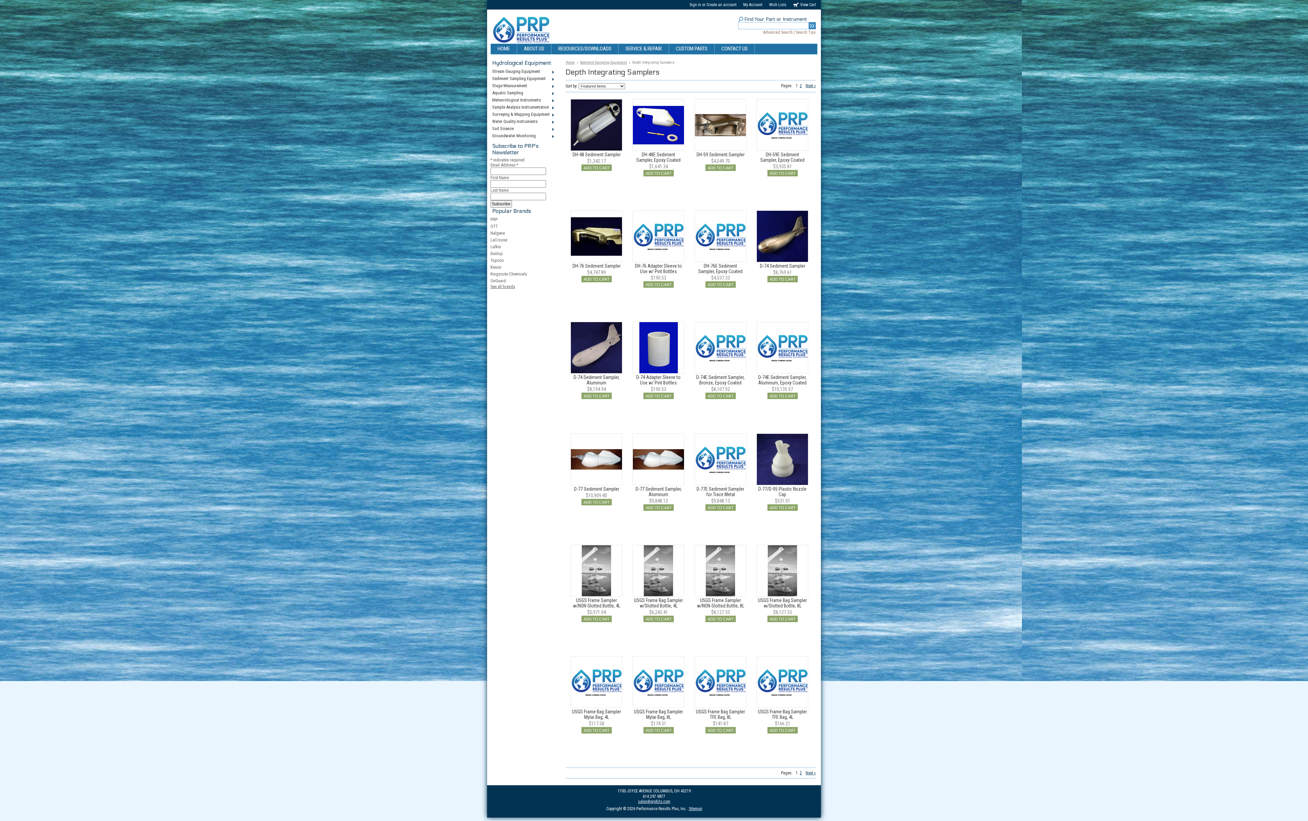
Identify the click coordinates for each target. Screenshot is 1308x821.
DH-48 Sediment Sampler (597, 154)
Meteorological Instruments (515, 100)
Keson (495, 267)
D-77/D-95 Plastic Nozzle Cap (782, 491)
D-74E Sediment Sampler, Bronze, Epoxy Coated (720, 380)
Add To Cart (596, 167)
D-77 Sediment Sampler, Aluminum (659, 491)
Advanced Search (778, 32)
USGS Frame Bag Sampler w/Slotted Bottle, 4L (658, 603)
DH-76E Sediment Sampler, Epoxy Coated (720, 268)
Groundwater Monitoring (513, 136)
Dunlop (496, 253)
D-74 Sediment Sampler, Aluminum (597, 380)
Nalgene (497, 233)
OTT (494, 226)
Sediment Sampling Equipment (518, 79)
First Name (499, 177)
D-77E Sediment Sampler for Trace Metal (720, 491)
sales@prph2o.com (654, 801)
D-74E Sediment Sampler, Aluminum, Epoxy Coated (782, 380)
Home (570, 62)
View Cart (808, 4)
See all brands (502, 286)
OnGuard (498, 280)
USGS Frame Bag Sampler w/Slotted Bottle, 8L (782, 603)
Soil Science (502, 129)
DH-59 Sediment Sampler (721, 154)
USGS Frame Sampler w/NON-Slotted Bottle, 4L (596, 603)
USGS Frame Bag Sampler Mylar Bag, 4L (596, 714)
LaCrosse (498, 239)
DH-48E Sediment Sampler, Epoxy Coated (658, 157)
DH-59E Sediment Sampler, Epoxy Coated (782, 157)
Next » (811, 85)
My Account (752, 4)
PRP (494, 219)
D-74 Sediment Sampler (782, 266)
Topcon (497, 260)
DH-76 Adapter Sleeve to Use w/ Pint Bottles (658, 268)
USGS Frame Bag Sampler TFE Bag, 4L (782, 714)
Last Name (499, 190)
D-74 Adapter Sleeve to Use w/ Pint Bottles (658, 380)
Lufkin (495, 246)
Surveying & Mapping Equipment (520, 115)
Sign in (695, 4)
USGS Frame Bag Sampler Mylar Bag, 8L (658, 714)
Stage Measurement (508, 86)
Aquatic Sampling (506, 93)
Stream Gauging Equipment (515, 72)
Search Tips (806, 32)
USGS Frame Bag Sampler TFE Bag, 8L (720, 714)
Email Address (504, 165)
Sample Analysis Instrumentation (519, 108)
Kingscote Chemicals (508, 274)
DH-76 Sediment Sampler (597, 266)
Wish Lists (778, 4)
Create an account (721, 4)
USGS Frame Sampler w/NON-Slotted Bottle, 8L (720, 603)
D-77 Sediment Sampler (596, 489)
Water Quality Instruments (514, 122)
